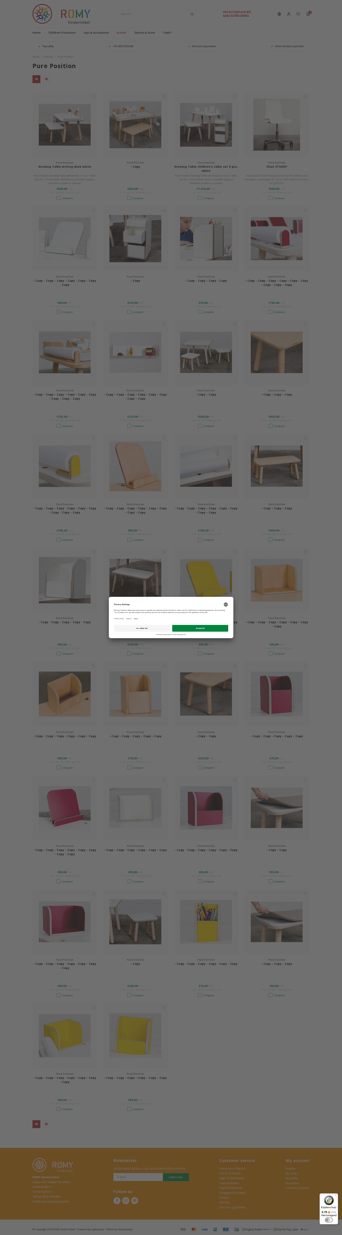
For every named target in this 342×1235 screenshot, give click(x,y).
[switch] (329, 1220)
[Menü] (335, 1195)
